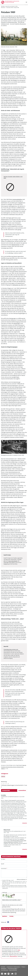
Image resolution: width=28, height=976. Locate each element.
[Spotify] (8, 974)
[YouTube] (5, 974)
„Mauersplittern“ (13, 956)
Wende (3, 776)
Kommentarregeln (12, 968)
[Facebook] (2, 974)
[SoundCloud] (12, 974)
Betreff (2, 864)
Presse (23, 967)
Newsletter (3, 968)
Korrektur (3, 795)
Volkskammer (22, 515)
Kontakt (3, 967)
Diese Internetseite (12, 561)
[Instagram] (16, 974)
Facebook (8, 922)
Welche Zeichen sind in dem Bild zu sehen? (11, 900)
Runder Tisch (17, 60)
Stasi (19, 950)
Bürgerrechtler (7, 738)
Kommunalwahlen (17, 199)
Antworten (24, 823)
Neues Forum (7, 829)
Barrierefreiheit (13, 970)
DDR (16, 6)
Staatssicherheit (13, 57)
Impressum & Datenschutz (13, 967)
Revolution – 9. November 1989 (7, 7)
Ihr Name (3, 859)
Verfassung (4, 519)
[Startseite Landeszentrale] (2, 2)
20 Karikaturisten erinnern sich (11, 649)
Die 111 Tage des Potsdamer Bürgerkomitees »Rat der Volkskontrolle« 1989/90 (13, 767)
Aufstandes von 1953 (17, 285)
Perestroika (17, 323)
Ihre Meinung (4, 970)
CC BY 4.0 (25, 44)
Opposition (14, 120)
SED (25, 19)
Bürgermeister (15, 244)
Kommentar (3, 868)
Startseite (3, 6)
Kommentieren (22, 790)
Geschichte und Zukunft (10, 6)
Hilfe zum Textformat (21, 879)
